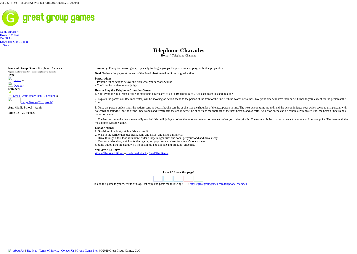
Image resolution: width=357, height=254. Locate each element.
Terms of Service (49, 250)
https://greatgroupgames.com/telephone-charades (218, 183)
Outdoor (18, 85)
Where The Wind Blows (109, 153)
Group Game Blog (87, 250)
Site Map (32, 250)
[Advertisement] (178, 219)
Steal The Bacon (158, 153)
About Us (19, 250)
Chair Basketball (136, 153)
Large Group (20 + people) (37, 102)
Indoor (17, 80)
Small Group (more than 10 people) (34, 95)
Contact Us (67, 250)
